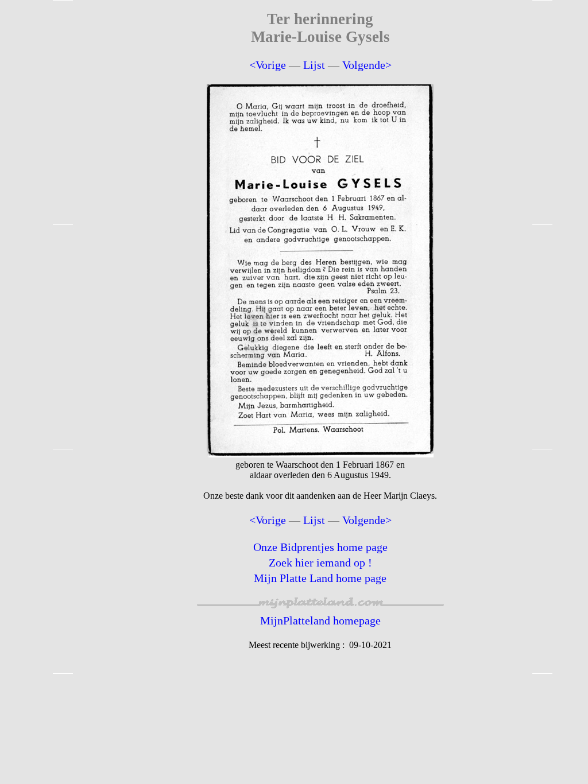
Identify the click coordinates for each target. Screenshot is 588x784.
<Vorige (267, 65)
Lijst (314, 65)
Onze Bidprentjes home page (320, 547)
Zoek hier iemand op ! (320, 562)
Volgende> (367, 65)
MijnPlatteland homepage (320, 620)
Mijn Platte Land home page (320, 578)
